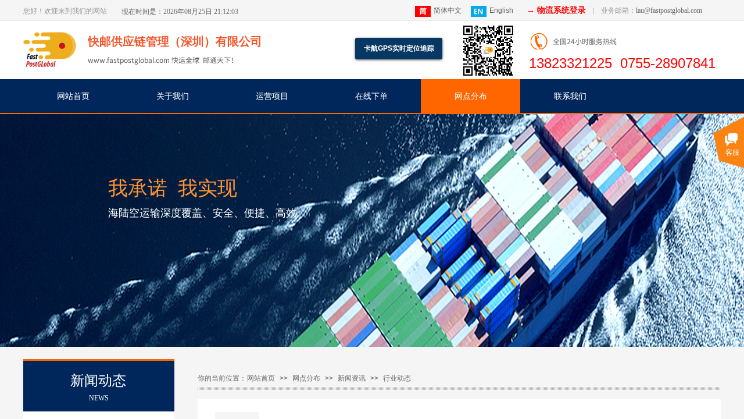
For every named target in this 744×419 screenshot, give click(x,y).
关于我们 (172, 96)
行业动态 (397, 378)
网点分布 (471, 96)
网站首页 (73, 96)
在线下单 (371, 96)
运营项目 (272, 96)
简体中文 (448, 10)
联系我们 (570, 96)
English (501, 10)
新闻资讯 (352, 378)
